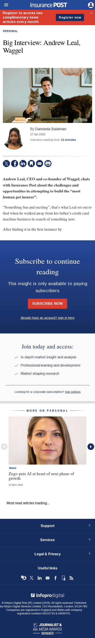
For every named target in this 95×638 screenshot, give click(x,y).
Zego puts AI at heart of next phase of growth (41, 475)
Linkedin (39, 578)
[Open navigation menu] (4, 5)
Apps (63, 578)
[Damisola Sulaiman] (14, 139)
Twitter (31, 578)
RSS (71, 578)
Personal (10, 31)
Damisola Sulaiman (50, 129)
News (12, 468)
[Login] (90, 5)
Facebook (55, 578)
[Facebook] (14, 163)
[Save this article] (31, 163)
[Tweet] (6, 163)
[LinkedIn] (23, 163)
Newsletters (47, 578)
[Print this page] (47, 163)
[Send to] (39, 163)
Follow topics (23, 578)
